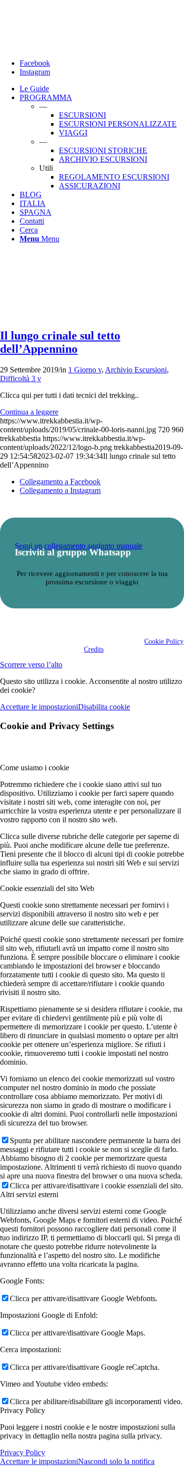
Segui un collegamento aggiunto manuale (78, 546)
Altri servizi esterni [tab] (29, 1194)
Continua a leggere (29, 412)
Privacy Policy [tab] (22, 1410)
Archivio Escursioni (136, 370)
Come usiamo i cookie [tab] (34, 767)
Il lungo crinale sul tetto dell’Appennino (60, 342)
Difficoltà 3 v (20, 378)
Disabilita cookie (104, 707)
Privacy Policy (22, 1452)
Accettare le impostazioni (39, 707)
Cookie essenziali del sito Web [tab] (47, 888)
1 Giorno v (85, 370)
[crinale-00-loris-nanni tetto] (44, 315)
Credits (94, 649)
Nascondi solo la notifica (116, 1461)
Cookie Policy (164, 641)
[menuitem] (102, 88)
